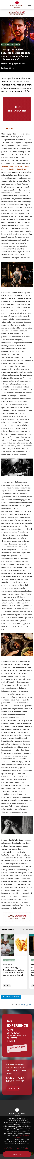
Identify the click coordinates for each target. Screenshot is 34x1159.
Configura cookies (12, 1149)
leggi (6, 985)
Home (2, 20)
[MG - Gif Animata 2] (17, 13)
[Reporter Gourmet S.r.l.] (17, 4)
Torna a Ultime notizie (11, 997)
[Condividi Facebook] (10, 68)
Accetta (17, 1154)
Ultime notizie (11, 20)
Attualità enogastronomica (10, 44)
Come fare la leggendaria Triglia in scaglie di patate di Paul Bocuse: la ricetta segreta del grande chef (13, 971)
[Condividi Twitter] (13, 68)
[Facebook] (22, 1004)
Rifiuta (27, 1149)
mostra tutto (28, 930)
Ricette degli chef (9, 960)
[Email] (30, 1004)
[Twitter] (27, 1004)
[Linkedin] (24, 1004)
